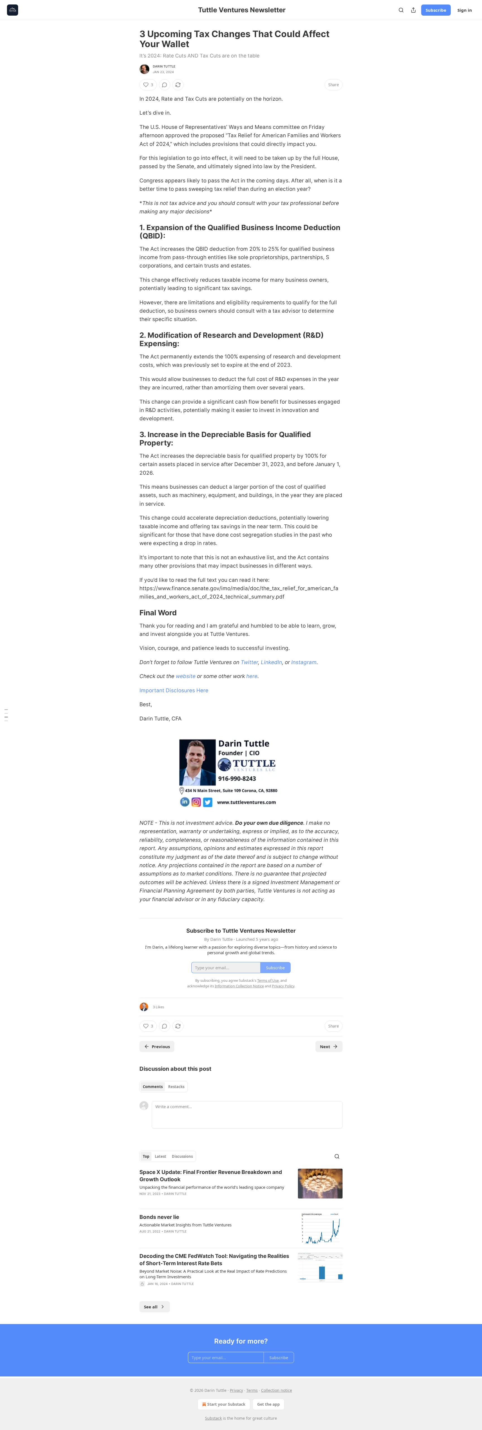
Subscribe (436, 10)
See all (151, 1307)
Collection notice (276, 1390)
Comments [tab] (153, 1086)
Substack (213, 1418)
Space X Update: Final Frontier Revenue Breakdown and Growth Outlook (210, 1176)
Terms (252, 1390)
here (251, 676)
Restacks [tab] (176, 1086)
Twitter (249, 662)
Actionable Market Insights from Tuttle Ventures (185, 1225)
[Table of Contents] (6, 715)
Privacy (236, 1390)
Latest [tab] (160, 1156)
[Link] (131, 231)
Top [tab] (146, 1156)
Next (325, 1046)
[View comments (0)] (164, 84)
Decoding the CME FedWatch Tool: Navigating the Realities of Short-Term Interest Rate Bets (214, 1260)
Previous (161, 1046)
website (186, 676)
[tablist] (163, 1086)
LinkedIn (271, 662)
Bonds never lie (159, 1217)
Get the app (268, 1404)
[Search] (401, 10)
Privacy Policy (283, 985)
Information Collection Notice (239, 985)
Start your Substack (226, 1404)
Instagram (304, 662)
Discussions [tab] (182, 1156)
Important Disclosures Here (173, 690)
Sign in (464, 10)
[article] (241, 1186)
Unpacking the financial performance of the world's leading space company (211, 1187)
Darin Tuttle (164, 66)
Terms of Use (268, 980)
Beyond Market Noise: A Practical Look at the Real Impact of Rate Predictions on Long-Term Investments (213, 1273)
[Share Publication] (413, 10)
